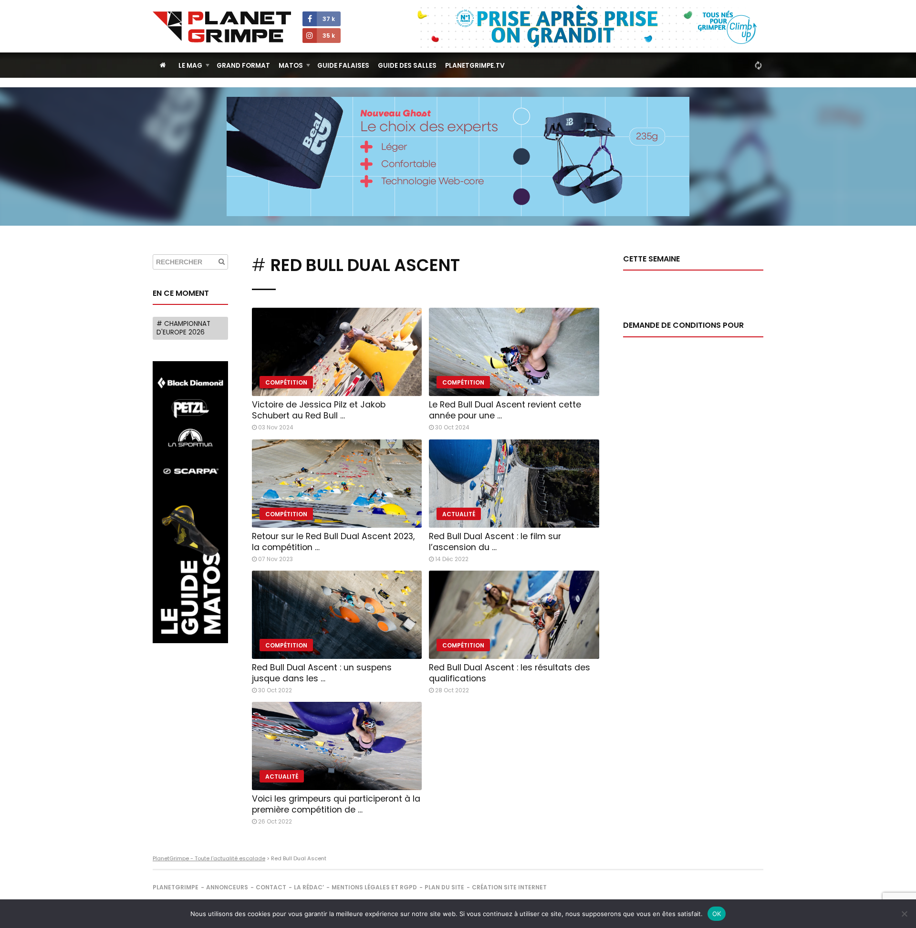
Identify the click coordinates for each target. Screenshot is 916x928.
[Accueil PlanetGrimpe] (163, 65)
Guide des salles (407, 65)
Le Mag (190, 65)
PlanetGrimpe (175, 887)
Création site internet (509, 887)
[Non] (904, 913)
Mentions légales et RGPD (374, 887)
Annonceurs (227, 887)
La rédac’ (309, 887)
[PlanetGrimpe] (222, 26)
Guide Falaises (343, 65)
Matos (291, 65)
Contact (271, 887)
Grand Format (243, 65)
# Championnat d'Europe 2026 (183, 328)
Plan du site (444, 887)
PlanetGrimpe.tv (475, 65)
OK (716, 914)
